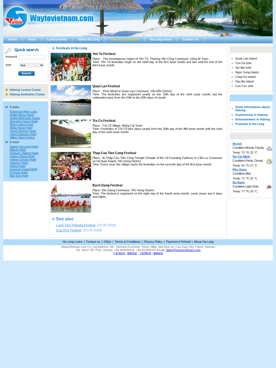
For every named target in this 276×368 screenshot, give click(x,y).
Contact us (190, 39)
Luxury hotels (57, 39)
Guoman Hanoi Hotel (23, 169)
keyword (11, 56)
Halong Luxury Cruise (25, 89)
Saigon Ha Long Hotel (24, 146)
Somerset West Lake (23, 111)
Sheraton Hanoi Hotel (23, 121)
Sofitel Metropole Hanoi (25, 118)
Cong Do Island (245, 76)
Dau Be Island (244, 81)
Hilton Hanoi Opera (22, 137)
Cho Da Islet (243, 63)
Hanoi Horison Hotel (23, 131)
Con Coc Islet (244, 86)
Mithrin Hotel (18, 149)
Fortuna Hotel (18, 172)
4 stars (14, 142)
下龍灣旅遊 (145, 253)
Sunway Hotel (19, 162)
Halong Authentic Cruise (27, 94)
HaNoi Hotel (17, 166)
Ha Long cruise (161, 39)
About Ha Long (89, 39)
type (8, 64)
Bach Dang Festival (107, 185)
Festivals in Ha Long (249, 124)
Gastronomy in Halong (251, 114)
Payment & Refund (178, 241)
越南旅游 (158, 253)
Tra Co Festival (103, 121)
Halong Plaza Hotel (22, 156)
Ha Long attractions (125, 39)
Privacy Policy (153, 241)
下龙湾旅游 (119, 253)
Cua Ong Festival (68, 230)
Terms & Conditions (127, 241)
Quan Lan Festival (106, 86)
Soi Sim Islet (243, 67)
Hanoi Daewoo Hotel (23, 134)
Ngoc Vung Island (246, 72)
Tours (32, 39)
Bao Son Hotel (19, 175)
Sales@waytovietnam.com (183, 250)
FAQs (107, 241)
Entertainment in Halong (252, 119)
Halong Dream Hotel (23, 159)
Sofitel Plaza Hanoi (22, 114)
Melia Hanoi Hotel (21, 127)
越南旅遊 (132, 253)
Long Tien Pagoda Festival (75, 225)
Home (13, 39)
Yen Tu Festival (103, 54)
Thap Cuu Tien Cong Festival (114, 153)
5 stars (14, 107)
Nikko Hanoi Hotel (21, 124)
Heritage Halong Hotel (24, 153)
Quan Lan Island (246, 58)
